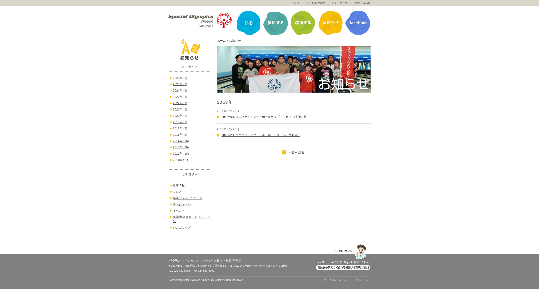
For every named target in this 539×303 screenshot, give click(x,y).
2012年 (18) (181, 153)
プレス (177, 191)
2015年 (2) (180, 134)
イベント (179, 210)
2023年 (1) (180, 96)
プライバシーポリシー (336, 280)
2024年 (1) (180, 90)
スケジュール (182, 204)
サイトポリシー (361, 280)
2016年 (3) (180, 128)
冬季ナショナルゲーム (187, 198)
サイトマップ (339, 3)
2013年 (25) (181, 147)
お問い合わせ (362, 3)
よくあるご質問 (315, 3)
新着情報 (179, 185)
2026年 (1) (180, 78)
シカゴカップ (182, 227)
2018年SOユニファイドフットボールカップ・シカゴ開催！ (260, 135)
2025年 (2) (180, 84)
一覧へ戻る (296, 152)
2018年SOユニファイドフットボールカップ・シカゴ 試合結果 (263, 116)
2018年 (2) (180, 122)
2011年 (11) (180, 160)
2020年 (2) (180, 115)
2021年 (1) (180, 109)
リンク (295, 3)
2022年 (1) (180, 103)
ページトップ (343, 257)
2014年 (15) (181, 141)
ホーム (221, 40)
